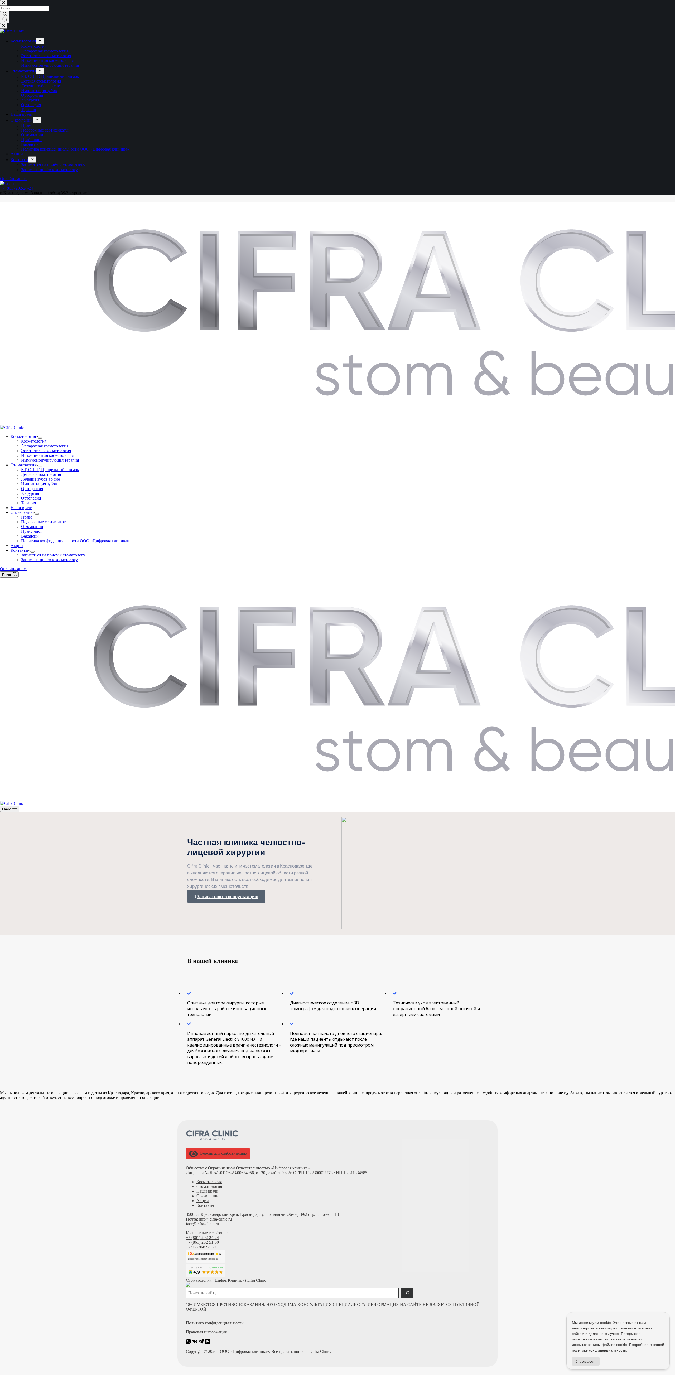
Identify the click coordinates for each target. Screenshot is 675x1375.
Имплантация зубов (39, 484)
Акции (17, 545)
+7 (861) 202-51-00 (202, 1242)
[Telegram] (202, 1342)
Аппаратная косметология (44, 446)
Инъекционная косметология (47, 455)
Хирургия (30, 493)
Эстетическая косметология (46, 450)
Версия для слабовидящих (222, 1153)
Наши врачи (21, 507)
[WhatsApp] (189, 1342)
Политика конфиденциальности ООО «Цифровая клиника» (75, 541)
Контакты (19, 550)
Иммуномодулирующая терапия (50, 460)
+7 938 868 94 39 (201, 1247)
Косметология (23, 436)
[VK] (195, 1342)
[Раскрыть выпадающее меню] (40, 438)
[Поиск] (407, 1293)
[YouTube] (207, 1342)
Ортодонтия (32, 488)
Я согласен (585, 1361)
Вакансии (30, 536)
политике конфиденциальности (599, 1350)
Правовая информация (206, 1332)
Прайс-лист (31, 531)
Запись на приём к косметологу (49, 560)
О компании (22, 512)
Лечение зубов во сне (40, 479)
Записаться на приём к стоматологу (53, 555)
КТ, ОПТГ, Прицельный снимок (50, 469)
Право (26, 517)
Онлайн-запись (13, 569)
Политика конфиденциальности (215, 1323)
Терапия (28, 503)
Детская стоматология (41, 474)
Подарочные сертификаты (45, 522)
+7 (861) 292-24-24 (202, 1237)
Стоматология (23, 465)
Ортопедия (31, 498)
